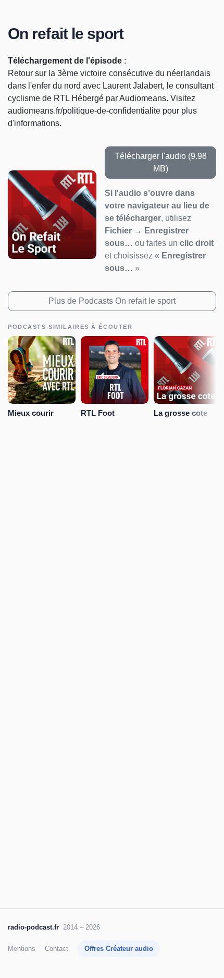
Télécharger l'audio (161, 162)
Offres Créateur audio (118, 948)
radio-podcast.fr (33, 927)
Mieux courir (31, 412)
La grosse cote (180, 412)
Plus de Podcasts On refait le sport (112, 300)
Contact (56, 948)
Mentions (21, 948)
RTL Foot (98, 412)
